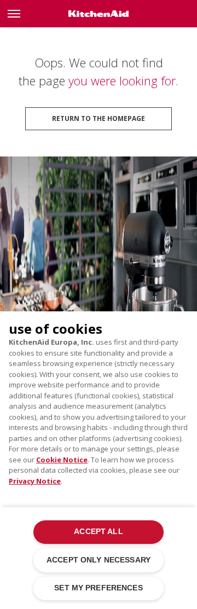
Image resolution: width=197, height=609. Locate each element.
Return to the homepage (98, 118)
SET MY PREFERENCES (98, 588)
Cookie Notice (62, 460)
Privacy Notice (35, 481)
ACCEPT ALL (98, 531)
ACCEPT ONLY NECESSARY (98, 560)
